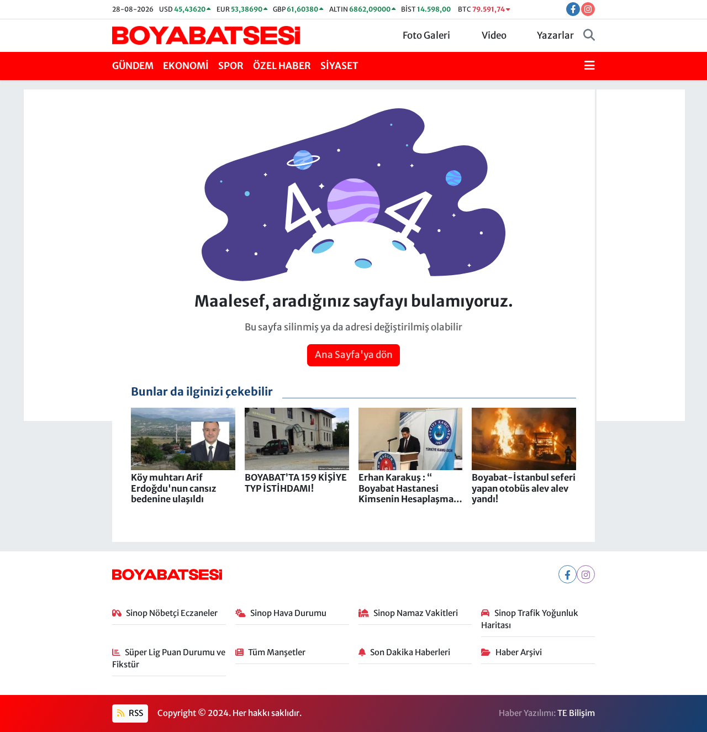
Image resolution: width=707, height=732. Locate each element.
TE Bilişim (576, 713)
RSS (135, 713)
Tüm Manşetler (276, 652)
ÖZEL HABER (282, 66)
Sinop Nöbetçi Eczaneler (172, 613)
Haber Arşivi (518, 652)
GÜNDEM (133, 66)
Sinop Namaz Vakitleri (415, 613)
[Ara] (589, 36)
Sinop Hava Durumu (288, 613)
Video (494, 35)
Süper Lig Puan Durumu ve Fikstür (169, 658)
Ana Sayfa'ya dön (354, 355)
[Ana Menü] (589, 66)
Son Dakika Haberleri (410, 652)
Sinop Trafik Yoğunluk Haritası (529, 619)
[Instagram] (586, 574)
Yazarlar (555, 35)
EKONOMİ (186, 66)
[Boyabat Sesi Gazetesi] (206, 34)
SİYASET (339, 66)
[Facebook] (567, 574)
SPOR (231, 66)
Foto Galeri (426, 35)
